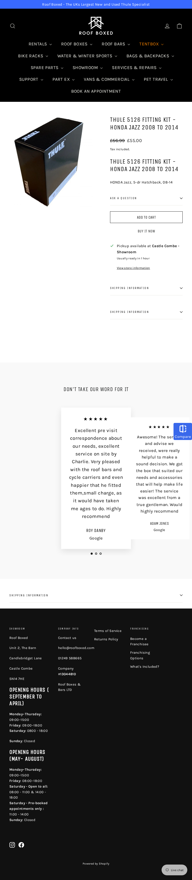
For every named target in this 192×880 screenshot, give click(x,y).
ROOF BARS (114, 44)
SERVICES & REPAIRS (135, 67)
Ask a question (123, 198)
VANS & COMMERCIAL (107, 79)
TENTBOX (149, 44)
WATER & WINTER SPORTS (85, 56)
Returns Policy (106, 639)
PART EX (61, 79)
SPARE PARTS (45, 67)
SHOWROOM (86, 67)
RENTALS (38, 44)
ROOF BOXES (75, 44)
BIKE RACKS (31, 56)
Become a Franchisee (139, 641)
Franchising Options (140, 655)
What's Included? (144, 666)
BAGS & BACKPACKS (148, 56)
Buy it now (146, 231)
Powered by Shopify (96, 863)
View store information (133, 268)
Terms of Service (108, 631)
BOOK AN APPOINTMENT (96, 91)
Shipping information (129, 288)
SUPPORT (29, 79)
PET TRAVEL (156, 79)
